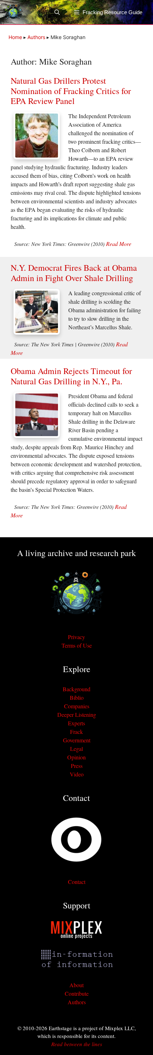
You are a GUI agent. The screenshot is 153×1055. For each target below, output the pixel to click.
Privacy (76, 637)
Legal (76, 748)
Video (77, 774)
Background (76, 689)
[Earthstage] (13, 12)
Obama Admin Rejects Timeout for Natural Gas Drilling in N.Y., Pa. (71, 376)
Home (15, 37)
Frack (76, 731)
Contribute (77, 993)
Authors (36, 37)
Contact (76, 881)
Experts (76, 723)
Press (77, 765)
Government (76, 740)
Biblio (77, 697)
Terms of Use (77, 645)
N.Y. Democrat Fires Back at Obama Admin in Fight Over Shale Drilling (74, 273)
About (76, 985)
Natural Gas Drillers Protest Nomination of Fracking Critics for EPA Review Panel (71, 91)
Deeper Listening (76, 714)
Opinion (76, 757)
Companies (76, 706)
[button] (60, 12)
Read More (118, 243)
